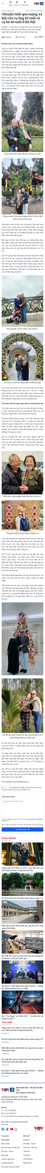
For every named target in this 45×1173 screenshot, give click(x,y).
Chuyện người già (8, 11)
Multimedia (25, 5)
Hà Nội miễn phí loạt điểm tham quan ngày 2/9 (22, 1039)
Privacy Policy (32, 819)
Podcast (17, 5)
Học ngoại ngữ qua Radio (10, 1167)
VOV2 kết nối (28, 1159)
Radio (11, 5)
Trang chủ (5, 1136)
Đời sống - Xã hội (29, 1143)
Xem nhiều (5, 1140)
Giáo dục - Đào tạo (30, 1147)
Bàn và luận (5, 1143)
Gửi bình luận (21, 829)
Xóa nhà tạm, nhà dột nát (10, 1147)
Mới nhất (26, 1136)
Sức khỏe (26, 1155)
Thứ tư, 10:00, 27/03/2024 (34, 11)
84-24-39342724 (10, 1113)
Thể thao (26, 1151)
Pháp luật (4, 1155)
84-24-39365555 (10, 1110)
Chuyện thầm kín (7, 1163)
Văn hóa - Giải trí (7, 1151)
